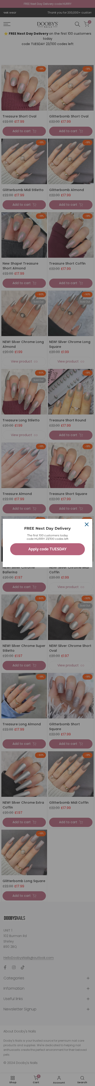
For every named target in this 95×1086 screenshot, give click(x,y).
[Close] (86, 524)
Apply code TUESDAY (47, 549)
